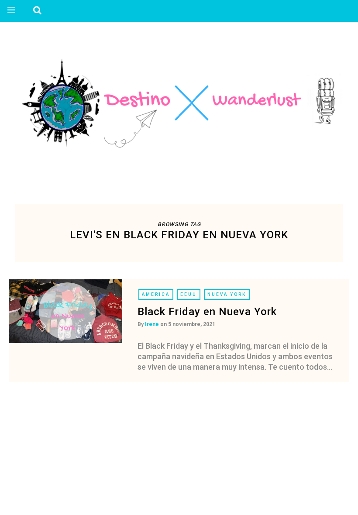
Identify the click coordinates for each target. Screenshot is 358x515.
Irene (152, 324)
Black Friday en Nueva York (207, 312)
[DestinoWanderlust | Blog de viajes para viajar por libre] (179, 103)
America (156, 294)
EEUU (188, 294)
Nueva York (226, 294)
